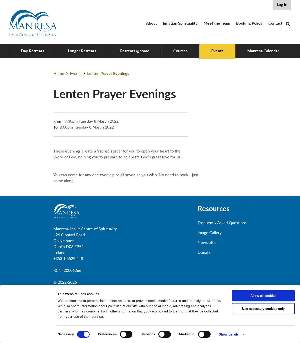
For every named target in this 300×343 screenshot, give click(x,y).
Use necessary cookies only (263, 308)
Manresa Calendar (263, 51)
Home (58, 74)
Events (217, 51)
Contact (275, 23)
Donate (204, 253)
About (151, 23)
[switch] (126, 334)
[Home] (33, 35)
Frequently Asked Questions (222, 223)
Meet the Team (217, 23)
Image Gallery (210, 233)
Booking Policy (249, 23)
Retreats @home (134, 51)
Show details (229, 334)
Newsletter (207, 243)
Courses (180, 51)
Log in (282, 5)
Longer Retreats (82, 51)
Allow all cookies (263, 296)
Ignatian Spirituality (180, 23)
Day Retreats (32, 51)
